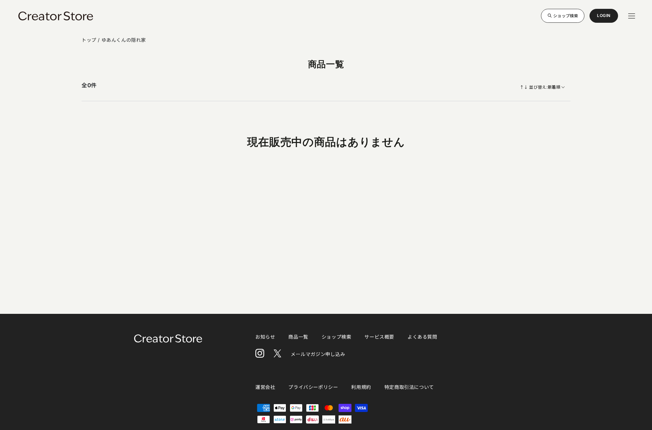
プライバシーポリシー (313, 387)
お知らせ (265, 337)
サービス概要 (379, 337)
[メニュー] (631, 16)
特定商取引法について (409, 387)
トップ (90, 40)
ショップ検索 (565, 15)
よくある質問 (422, 337)
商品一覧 (298, 337)
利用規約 (361, 387)
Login (604, 18)
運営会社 (265, 387)
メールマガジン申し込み (318, 354)
